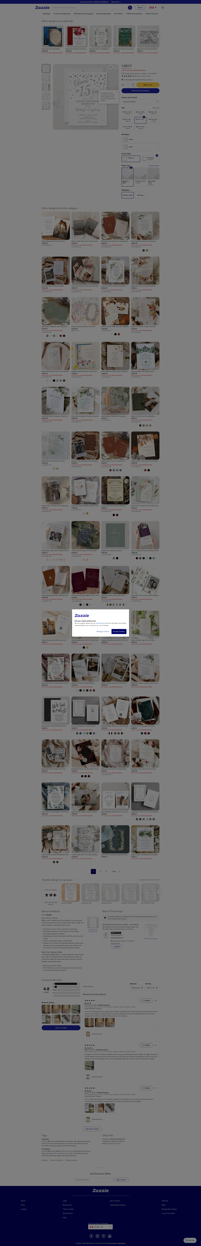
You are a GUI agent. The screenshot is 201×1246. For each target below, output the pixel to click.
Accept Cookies (119, 631)
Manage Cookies (103, 631)
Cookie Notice (100, 623)
